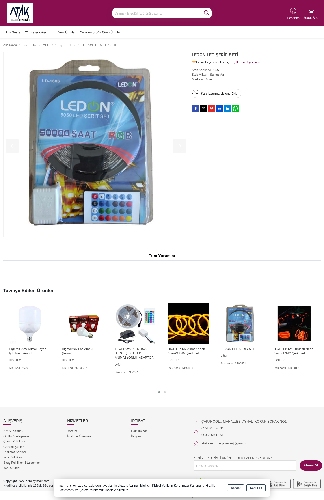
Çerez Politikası (14, 441)
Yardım (72, 431)
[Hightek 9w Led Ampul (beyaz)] (82, 323)
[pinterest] (211, 108)
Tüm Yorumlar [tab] (162, 256)
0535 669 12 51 (212, 435)
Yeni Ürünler (11, 468)
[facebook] (195, 108)
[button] (159, 392)
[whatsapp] (235, 108)
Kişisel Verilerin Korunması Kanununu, (178, 485)
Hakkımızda (139, 431)
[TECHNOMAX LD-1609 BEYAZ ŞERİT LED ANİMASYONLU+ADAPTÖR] (135, 323)
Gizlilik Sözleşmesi (16, 436)
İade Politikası (13, 457)
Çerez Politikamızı (91, 490)
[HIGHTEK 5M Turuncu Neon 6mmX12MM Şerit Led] (294, 323)
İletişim (136, 436)
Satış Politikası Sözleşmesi (21, 462)
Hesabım (293, 18)
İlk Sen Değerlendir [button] (248, 62)
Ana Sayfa (13, 32)
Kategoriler (38, 32)
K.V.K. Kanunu (13, 431)
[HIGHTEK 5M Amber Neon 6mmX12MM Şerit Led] (188, 323)
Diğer (208, 79)
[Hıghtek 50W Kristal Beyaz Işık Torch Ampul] (29, 323)
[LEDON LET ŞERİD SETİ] (96, 144)
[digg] (219, 108)
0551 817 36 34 (212, 428)
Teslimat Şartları (14, 452)
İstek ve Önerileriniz (81, 436)
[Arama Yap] (206, 13)
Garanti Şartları (14, 446)
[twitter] (203, 108)
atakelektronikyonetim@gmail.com (226, 443)
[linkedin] (227, 108)
